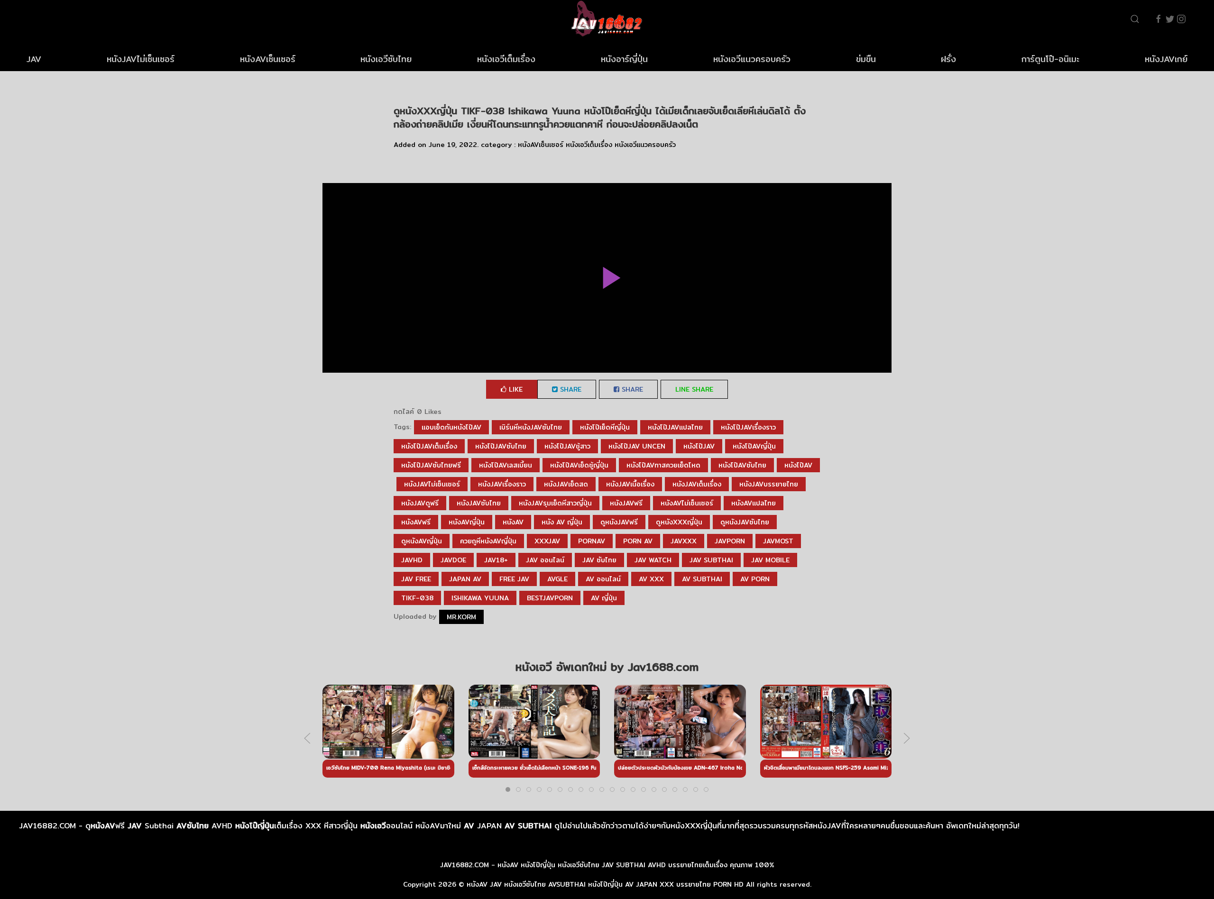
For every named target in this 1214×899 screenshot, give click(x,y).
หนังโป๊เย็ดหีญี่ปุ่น (605, 427)
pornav (591, 541)
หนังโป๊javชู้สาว (567, 446)
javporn (730, 541)
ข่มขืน (866, 59)
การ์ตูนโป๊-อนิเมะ (1050, 59)
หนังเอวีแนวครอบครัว (752, 59)
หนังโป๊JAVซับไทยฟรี (431, 465)
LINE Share (694, 389)
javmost (778, 541)
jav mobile (770, 560)
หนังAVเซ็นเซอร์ (267, 59)
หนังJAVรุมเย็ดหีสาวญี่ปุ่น (555, 503)
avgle (557, 579)
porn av (638, 541)
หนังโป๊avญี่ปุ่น (754, 446)
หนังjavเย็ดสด (566, 484)
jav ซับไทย (599, 560)
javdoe (453, 560)
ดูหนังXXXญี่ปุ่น (679, 522)
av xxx (651, 579)
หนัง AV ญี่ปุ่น (562, 522)
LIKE (514, 389)
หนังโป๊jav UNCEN (636, 446)
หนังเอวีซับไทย (386, 59)
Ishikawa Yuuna (480, 598)
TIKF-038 (417, 598)
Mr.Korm (461, 617)
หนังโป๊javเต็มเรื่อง (429, 446)
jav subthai (711, 560)
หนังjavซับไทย (479, 503)
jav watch (653, 560)
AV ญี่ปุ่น (604, 598)
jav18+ (496, 560)
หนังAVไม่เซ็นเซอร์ (687, 503)
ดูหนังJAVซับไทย (744, 522)
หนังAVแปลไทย (753, 503)
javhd (412, 560)
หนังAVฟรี (416, 522)
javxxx (684, 541)
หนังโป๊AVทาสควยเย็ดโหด (663, 465)
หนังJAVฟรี (626, 503)
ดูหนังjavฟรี (619, 522)
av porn (755, 579)
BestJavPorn (550, 598)
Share (569, 389)
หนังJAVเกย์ (1166, 59)
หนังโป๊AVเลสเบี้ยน (505, 465)
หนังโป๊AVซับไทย (742, 465)
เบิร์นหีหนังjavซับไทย (530, 427)
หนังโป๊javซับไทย (500, 446)
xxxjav (547, 541)
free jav (514, 579)
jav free (416, 579)
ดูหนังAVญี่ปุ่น (421, 541)
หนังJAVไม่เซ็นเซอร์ (141, 59)
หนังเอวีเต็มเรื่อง (506, 59)
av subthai (702, 579)
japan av (465, 579)
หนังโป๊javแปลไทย (675, 427)
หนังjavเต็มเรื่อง (696, 484)
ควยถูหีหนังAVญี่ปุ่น (488, 541)
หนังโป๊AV (798, 465)
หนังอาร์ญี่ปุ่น (624, 59)
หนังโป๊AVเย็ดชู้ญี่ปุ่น (579, 465)
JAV (34, 59)
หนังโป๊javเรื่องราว (748, 427)
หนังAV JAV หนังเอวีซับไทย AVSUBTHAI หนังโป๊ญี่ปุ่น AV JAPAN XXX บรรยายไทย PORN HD (605, 884)
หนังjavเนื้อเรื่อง (630, 484)
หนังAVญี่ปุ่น (467, 522)
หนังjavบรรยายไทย (768, 484)
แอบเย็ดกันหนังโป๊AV (451, 427)
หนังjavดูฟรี (420, 503)
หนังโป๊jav (699, 446)
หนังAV (513, 522)
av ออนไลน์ (603, 579)
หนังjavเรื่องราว (502, 484)
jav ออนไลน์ (545, 560)
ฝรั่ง (948, 59)
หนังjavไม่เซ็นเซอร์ (432, 484)
